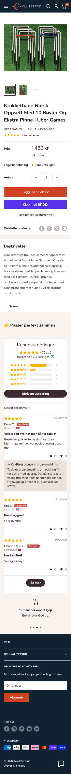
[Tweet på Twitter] (57, 228)
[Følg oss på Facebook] (6, 729)
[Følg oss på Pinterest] (21, 729)
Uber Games (13, 129)
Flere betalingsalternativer (36, 215)
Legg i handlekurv (35, 192)
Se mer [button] (35, 583)
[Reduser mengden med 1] (36, 177)
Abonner (16, 697)
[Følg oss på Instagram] (14, 729)
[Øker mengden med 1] (57, 177)
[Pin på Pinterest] (49, 228)
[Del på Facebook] (42, 228)
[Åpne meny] (6, 6)
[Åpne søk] (48, 6)
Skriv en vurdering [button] (35, 394)
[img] (13, 418)
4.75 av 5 (45, 352)
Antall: (8, 177)
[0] (63, 6)
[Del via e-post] (64, 228)
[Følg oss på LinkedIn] (36, 729)
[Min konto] (56, 6)
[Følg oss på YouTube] (29, 729)
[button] (18, 365)
